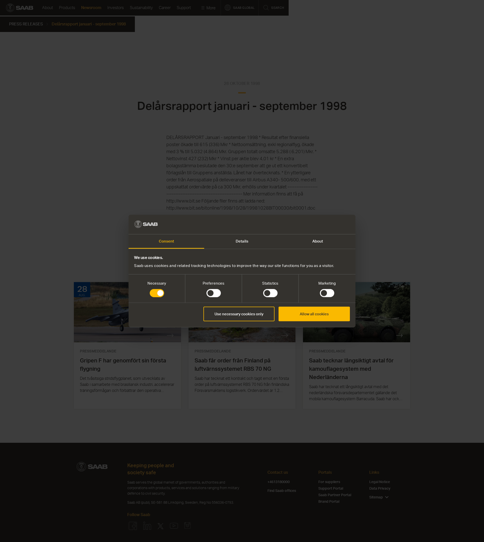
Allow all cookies (314, 314)
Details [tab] (242, 241)
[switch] (213, 293)
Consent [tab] (166, 241)
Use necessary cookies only (239, 314)
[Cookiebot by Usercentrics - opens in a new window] (328, 224)
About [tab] (317, 241)
